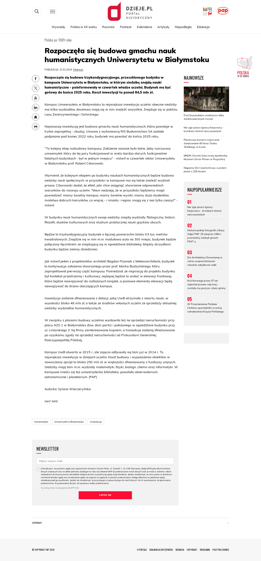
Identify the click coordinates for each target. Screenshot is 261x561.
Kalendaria (144, 27)
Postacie (126, 27)
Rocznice (108, 27)
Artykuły (163, 27)
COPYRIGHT (192, 549)
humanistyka (41, 421)
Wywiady (58, 27)
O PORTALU (142, 549)
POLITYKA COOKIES (221, 549)
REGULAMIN (205, 549)
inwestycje (96, 421)
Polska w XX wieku (83, 27)
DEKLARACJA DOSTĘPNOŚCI (161, 549)
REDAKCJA (180, 549)
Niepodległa (183, 27)
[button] (228, 524)
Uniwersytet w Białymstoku (69, 421)
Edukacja (203, 27)
